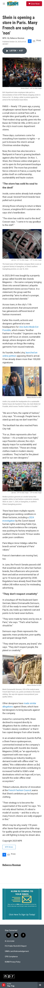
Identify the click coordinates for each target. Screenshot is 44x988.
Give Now (35, 4)
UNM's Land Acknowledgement (17, 951)
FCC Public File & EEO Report (16, 946)
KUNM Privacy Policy (12, 962)
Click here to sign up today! (22, 914)
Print (38, 40)
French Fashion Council (19, 790)
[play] (3, 985)
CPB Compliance (11, 957)
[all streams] (41, 985)
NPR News (9, 847)
